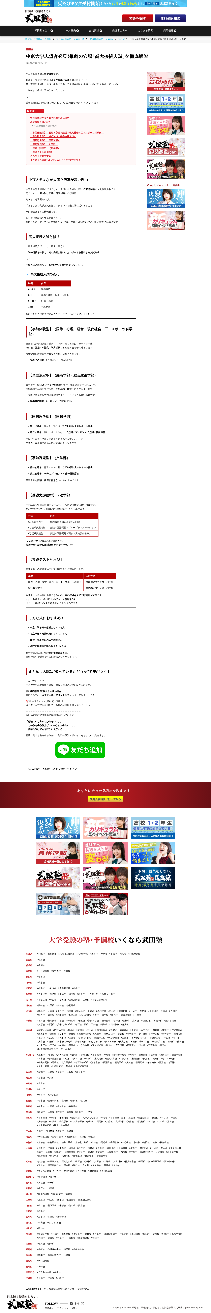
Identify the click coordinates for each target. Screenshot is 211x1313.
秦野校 (156, 1058)
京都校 (41, 1142)
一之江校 (42, 1045)
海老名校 (95, 1062)
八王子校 (145, 1030)
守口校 (81, 1152)
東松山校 (61, 1015)
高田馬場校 (102, 1030)
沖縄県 (29, 1277)
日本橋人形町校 (64, 1041)
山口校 (41, 1205)
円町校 (104, 1142)
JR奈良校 (93, 1171)
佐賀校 (41, 1243)
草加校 (143, 1011)
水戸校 (53, 994)
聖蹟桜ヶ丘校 (84, 1038)
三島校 (89, 1112)
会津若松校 (64, 988)
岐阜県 (29, 1106)
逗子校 (55, 1062)
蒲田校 (180, 1041)
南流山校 (146, 1021)
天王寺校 (61, 1148)
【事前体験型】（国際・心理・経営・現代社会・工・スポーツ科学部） (67, 132)
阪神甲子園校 (154, 1161)
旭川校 (94, 954)
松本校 (41, 1100)
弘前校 (41, 959)
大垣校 (51, 1106)
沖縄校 (51, 1278)
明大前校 (166, 1034)
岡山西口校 (43, 1194)
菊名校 (69, 1066)
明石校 (78, 1161)
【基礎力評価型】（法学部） (45, 148)
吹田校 (58, 1152)
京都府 (29, 1142)
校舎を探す (137, 18)
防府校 (81, 1205)
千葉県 (29, 1020)
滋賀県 (29, 1136)
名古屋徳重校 (77, 1121)
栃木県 (29, 999)
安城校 (90, 1121)
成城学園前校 (84, 1034)
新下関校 (52, 1205)
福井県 (29, 1089)
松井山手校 (67, 1142)
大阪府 (29, 1148)
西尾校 (100, 1121)
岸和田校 (144, 1148)
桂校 (155, 1142)
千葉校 (81, 1021)
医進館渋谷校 (158, 1041)
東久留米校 (97, 1045)
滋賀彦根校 (71, 1137)
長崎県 (29, 1249)
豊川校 (151, 1121)
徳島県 (29, 1211)
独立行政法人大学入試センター (60, 1289)
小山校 (53, 1000)
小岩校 (41, 1038)
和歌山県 (30, 1176)
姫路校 (41, 1161)
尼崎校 (107, 1165)
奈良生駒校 (69, 1171)
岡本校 (67, 1165)
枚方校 (81, 1148)
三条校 (70, 1072)
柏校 (61, 1021)
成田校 (135, 1021)
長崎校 (41, 1249)
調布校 (121, 1034)
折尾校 (60, 1238)
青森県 (29, 959)
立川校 (90, 1030)
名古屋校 (42, 1118)
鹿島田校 (119, 1062)
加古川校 (117, 1161)
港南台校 (164, 1055)
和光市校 (73, 1015)
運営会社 (49, 1308)
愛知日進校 (143, 1118)
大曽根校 (42, 1121)
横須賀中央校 (119, 1055)
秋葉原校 (123, 1041)
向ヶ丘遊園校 (54, 1058)
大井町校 (131, 1034)
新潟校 (41, 1072)
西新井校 (152, 1045)
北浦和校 (153, 1011)
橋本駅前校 (55, 1177)
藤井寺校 (89, 1156)
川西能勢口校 (54, 1165)
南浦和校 (123, 1011)
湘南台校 (135, 1058)
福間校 (95, 1238)
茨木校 (164, 1148)
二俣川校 (124, 1058)
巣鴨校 (72, 1034)
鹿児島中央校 (44, 1272)
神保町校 (61, 1038)
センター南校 (168, 1058)
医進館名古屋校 (61, 1125)
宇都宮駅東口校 (99, 1000)
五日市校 (71, 1200)
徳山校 (72, 1205)
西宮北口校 (67, 1161)
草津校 (83, 1137)
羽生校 (105, 1015)
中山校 (67, 1058)
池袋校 (71, 1030)
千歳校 (113, 954)
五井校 (94, 1024)
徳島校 (41, 1211)
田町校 (134, 1030)
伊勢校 (60, 1131)
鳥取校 (41, 1182)
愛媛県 (29, 1222)
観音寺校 (61, 1217)
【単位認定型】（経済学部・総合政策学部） (53, 136)
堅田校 (92, 1137)
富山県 (29, 1077)
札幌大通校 (134, 954)
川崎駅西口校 (81, 1066)
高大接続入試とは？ (40, 122)
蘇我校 (125, 1024)
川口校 (60, 1011)
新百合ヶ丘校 (81, 1062)
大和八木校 (106, 1171)
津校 (40, 1131)
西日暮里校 (110, 1041)
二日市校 (124, 1234)
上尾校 (133, 1011)
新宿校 (113, 1030)
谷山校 (57, 1272)
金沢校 (41, 1083)
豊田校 (155, 1118)
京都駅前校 (53, 1142)
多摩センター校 (139, 1038)
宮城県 (29, 970)
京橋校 (100, 1152)
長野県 (29, 1100)
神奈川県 (30, 1054)
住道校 (133, 1148)
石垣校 (60, 1278)
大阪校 (41, 1148)
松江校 (41, 1188)
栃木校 (62, 1000)
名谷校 (116, 1165)
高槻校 (91, 1148)
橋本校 (154, 1055)
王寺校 (57, 1171)
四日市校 (50, 1131)
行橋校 (165, 1234)
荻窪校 (165, 1030)
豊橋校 (131, 1118)
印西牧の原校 (81, 1024)
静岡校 (41, 1112)
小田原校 (96, 1055)
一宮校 (164, 1118)
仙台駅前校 (43, 971)
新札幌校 (52, 954)
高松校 (41, 1217)
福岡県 (29, 1233)
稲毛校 (51, 1024)
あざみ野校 (62, 1055)
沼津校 (60, 1112)
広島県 (29, 1199)
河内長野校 (70, 1152)
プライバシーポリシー (68, 1308)
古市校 (133, 1152)
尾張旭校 (120, 1121)
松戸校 (116, 1021)
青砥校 (171, 1041)
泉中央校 (56, 971)
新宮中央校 (177, 1234)
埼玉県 (29, 1011)
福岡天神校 (43, 1234)
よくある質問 (145, 30)
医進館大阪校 (146, 1152)
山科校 (94, 1142)
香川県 (29, 1216)
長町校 (67, 971)
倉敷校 (69, 1194)
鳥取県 (29, 1182)
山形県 (29, 982)
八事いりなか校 (90, 1118)
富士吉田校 (53, 1095)
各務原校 (73, 1106)
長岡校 (60, 1072)
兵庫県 (29, 1161)
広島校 (41, 1200)
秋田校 (41, 977)
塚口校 (76, 1165)
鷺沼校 (162, 1062)
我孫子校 (114, 1024)
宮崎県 (29, 1266)
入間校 (173, 1011)
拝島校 (166, 1038)
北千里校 (77, 1156)
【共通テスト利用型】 (41, 152)
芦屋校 (97, 1161)
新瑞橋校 (141, 1121)
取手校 (81, 994)
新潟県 (29, 1071)
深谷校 (41, 1015)
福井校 (41, 1089)
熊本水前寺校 (54, 1255)
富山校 (41, 1078)
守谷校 (91, 994)
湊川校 (41, 1165)
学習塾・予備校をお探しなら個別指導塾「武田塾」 (158, 1307)
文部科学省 (83, 1289)
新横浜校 (85, 1055)
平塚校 (107, 1055)
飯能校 (51, 1015)
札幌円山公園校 (66, 954)
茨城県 (29, 993)
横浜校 (51, 1055)
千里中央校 (175, 1148)
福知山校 (164, 1142)
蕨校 (96, 1015)
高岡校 (51, 1078)
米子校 (51, 1182)
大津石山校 (43, 1137)
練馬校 (53, 1034)
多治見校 (61, 1106)
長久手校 (63, 1121)
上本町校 (123, 1148)
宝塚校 (107, 1161)
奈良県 (29, 1171)
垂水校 (86, 1165)
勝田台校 (106, 1021)
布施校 (124, 1152)
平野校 (51, 1148)
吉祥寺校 (155, 1034)
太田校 (51, 1005)
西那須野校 (74, 1000)
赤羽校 (97, 1034)
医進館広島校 (84, 1200)
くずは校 (160, 1152)
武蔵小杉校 (177, 1055)
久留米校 (77, 1234)
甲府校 (41, 1095)
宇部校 (62, 1205)
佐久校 (84, 1100)
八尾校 (154, 1148)
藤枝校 (70, 1112)
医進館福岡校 (110, 1234)
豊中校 (100, 1148)
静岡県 (29, 1112)
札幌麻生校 (83, 954)
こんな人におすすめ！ (41, 156)
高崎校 (41, 1005)
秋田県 (29, 976)
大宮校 (51, 1011)
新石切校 (54, 1156)
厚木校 (41, 1055)
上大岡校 (98, 1058)
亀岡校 (146, 1142)
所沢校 (70, 1011)
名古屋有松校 (44, 1125)
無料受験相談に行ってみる (105, 799)
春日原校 (135, 1234)
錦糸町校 (42, 1034)
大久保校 (96, 1165)
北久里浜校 (67, 1062)
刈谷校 (104, 1118)
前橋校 (60, 1005)
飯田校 (74, 1100)
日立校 (72, 994)
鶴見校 (146, 1058)
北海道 (29, 953)
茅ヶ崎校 (151, 1062)
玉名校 (67, 1255)
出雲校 (51, 1188)
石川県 (29, 1083)
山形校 (41, 982)
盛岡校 (41, 965)
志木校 (112, 1011)
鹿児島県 (30, 1272)
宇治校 (137, 1142)
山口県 (29, 1205)
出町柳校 (126, 1142)
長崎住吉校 (78, 1249)
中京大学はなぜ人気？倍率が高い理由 (49, 118)
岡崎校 (53, 1118)
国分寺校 (178, 1034)
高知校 (41, 1228)
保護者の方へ (120, 30)
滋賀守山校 (57, 1137)
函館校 (104, 954)
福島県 (29, 988)
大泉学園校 (113, 1038)
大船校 (129, 1062)
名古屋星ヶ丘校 (117, 1118)
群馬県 (29, 1005)
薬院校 (51, 1238)
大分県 (29, 1260)
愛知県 (29, 1117)
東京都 (29, 1030)
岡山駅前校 (57, 1194)
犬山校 (161, 1121)
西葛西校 (124, 1030)
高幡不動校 (80, 1041)
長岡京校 (114, 1142)
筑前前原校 (83, 1238)
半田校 (174, 1118)
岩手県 (29, 965)
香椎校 (88, 1234)
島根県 (29, 1188)
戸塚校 (88, 1058)
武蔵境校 (131, 1045)
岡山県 (29, 1193)
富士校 (79, 1112)
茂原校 (41, 1024)
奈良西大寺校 (44, 1171)
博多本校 (66, 1234)
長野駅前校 (53, 1100)
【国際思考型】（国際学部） (45, 140)
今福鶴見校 (112, 1152)
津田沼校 (71, 1021)
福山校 (51, 1200)
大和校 (132, 1055)
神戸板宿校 (130, 1161)
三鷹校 (134, 1041)
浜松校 (51, 1112)
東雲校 (163, 1045)
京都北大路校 (81, 1142)
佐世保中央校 (54, 1249)
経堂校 (109, 1045)
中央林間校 (43, 1062)
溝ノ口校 (77, 1058)
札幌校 (41, 954)
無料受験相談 (170, 18)
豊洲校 (72, 1045)
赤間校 (41, 1238)
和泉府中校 (172, 1152)
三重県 (29, 1131)
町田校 (81, 1030)
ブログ (30, 49)
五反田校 (120, 1045)
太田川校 (63, 1118)
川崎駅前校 (57, 1066)
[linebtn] (81, 750)
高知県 (29, 1228)
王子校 (53, 1045)
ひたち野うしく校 (106, 994)
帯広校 (123, 954)
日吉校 (41, 1058)
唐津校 (51, 1243)
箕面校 (49, 1152)
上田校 (65, 1100)
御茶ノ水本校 (44, 1030)
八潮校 (137, 1015)
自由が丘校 (109, 1034)
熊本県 (29, 1255)
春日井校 (75, 1118)
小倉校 (55, 1234)
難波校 (91, 1152)
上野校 (72, 1038)
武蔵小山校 (99, 1038)
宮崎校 (41, 1266)
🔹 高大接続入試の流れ (45, 126)
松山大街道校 (54, 1222)
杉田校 (172, 1062)
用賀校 (51, 1041)
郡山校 (76, 988)
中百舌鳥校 (102, 1156)
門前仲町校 (59, 1030)
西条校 (60, 1200)
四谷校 (156, 1030)
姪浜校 (146, 1234)
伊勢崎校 (71, 1005)
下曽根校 (71, 1238)
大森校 (41, 1041)
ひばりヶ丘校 (95, 1041)
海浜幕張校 (170, 1021)
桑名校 (70, 1131)
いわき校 (52, 988)
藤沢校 (74, 1055)
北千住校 (143, 1034)
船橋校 (126, 1021)
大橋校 (156, 1234)
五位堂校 (82, 1171)
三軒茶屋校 (177, 1030)
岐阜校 (41, 1106)
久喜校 (164, 1011)
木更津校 (158, 1021)
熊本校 (41, 1255)
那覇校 (41, 1278)
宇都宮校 (42, 1000)
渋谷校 (51, 1038)
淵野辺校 (140, 1062)
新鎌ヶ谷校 (93, 1021)
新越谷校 (80, 1011)
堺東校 (72, 1148)
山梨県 (29, 1094)
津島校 (170, 1121)
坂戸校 (114, 1015)
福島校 (41, 988)
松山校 (41, 1222)
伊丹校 (88, 1161)
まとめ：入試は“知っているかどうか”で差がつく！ (56, 160)
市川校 (41, 1021)
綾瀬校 (62, 1045)
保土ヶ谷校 (43, 1066)
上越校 (51, 1072)
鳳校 (40, 1152)
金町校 (62, 1034)
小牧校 (53, 1121)
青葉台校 (143, 1055)
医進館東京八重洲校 (48, 1049)
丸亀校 (51, 1217)
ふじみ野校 (86, 1015)
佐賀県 (29, 1243)
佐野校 (86, 1000)
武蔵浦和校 (126, 1015)
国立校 (142, 1045)
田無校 (125, 1038)
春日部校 (101, 1011)
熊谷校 (41, 1011)
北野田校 (42, 1156)
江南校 (130, 1121)
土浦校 (62, 994)
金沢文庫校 (111, 1058)
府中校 (176, 1038)
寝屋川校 (111, 1148)
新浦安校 (52, 1021)
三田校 (142, 1161)
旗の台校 (144, 1041)
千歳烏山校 (155, 1038)
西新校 (97, 1234)
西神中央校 (169, 1161)
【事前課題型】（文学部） (44, 144)
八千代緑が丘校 (64, 1024)
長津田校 (107, 1062)
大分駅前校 (43, 1261)
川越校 (91, 1011)
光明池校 (66, 1156)
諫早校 (67, 1249)
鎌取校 (104, 1024)
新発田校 (80, 1072)
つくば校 (42, 994)
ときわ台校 (83, 1045)
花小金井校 (66, 1049)
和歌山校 (42, 1177)
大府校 (109, 1121)
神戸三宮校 (53, 1161)
